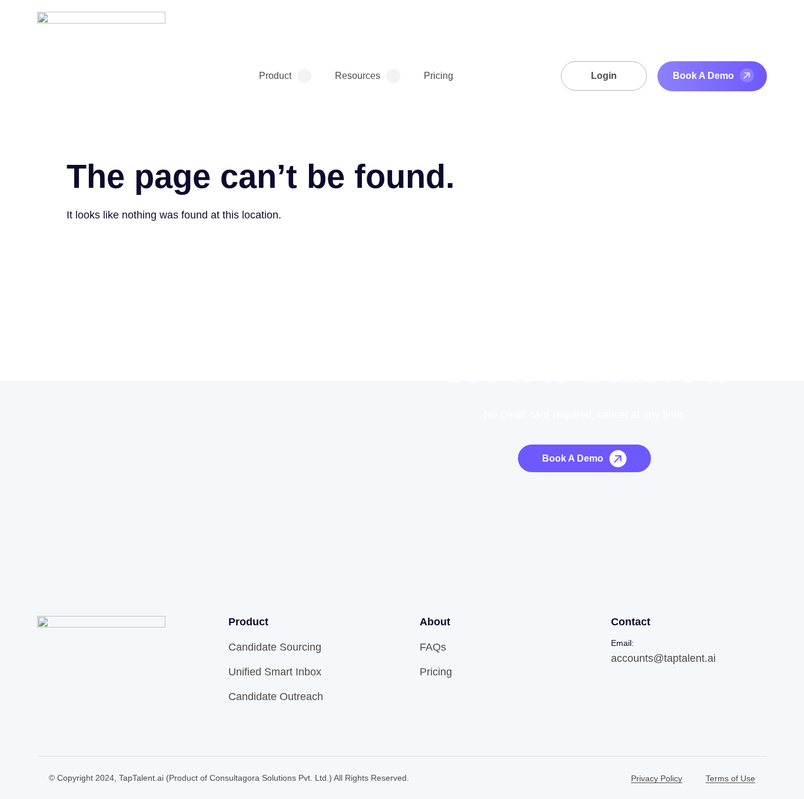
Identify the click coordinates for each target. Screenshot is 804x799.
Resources (357, 76)
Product (275, 76)
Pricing (438, 76)
